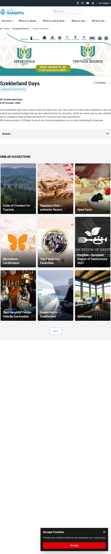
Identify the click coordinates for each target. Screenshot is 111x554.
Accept (74, 545)
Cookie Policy (100, 538)
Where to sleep (27, 20)
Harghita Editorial (20, 28)
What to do (98, 20)
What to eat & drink (54, 20)
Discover (7, 20)
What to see (78, 20)
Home (6, 28)
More (55, 331)
